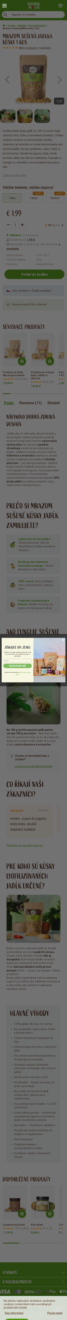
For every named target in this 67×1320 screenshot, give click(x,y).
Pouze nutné (54, 1313)
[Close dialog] (63, 639)
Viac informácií (14, 1313)
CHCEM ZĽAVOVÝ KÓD (17, 665)
